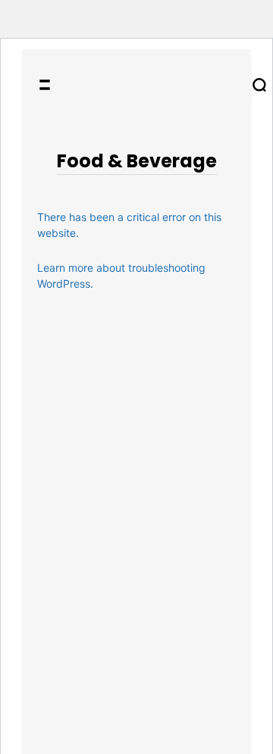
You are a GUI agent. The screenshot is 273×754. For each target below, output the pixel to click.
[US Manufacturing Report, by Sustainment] (156, 87)
